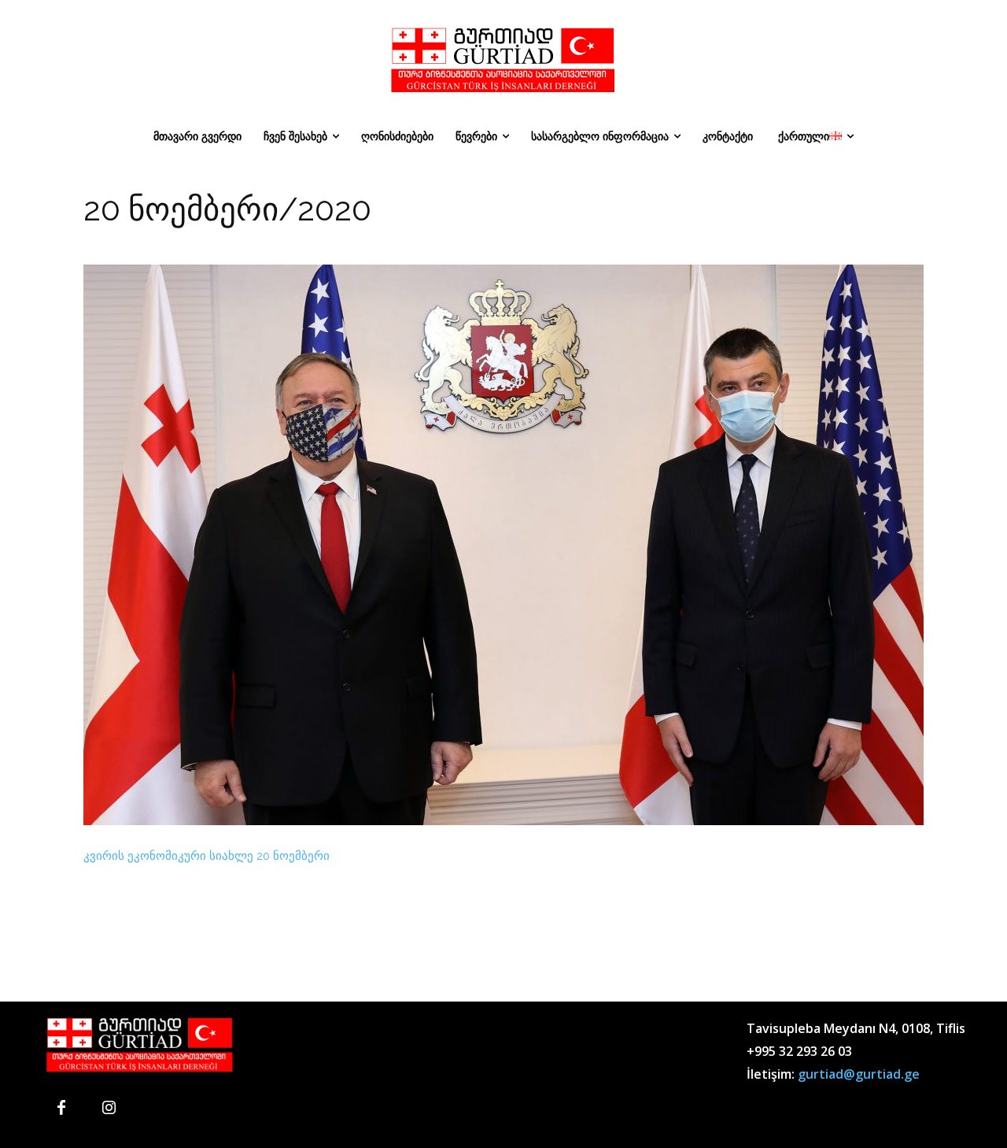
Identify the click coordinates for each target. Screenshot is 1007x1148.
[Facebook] (61, 1108)
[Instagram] (108, 1108)
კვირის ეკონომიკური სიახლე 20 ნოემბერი (206, 856)
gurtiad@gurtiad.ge (859, 1074)
